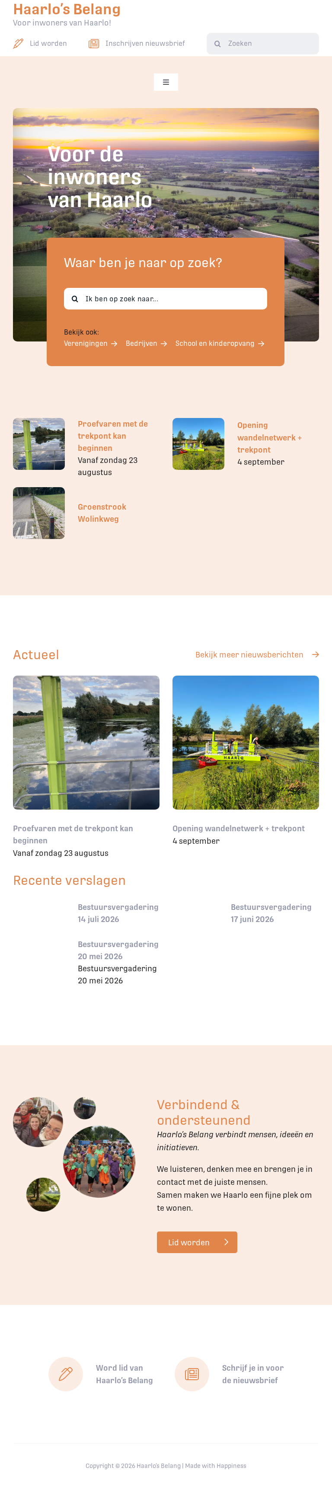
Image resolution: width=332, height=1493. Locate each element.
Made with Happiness (215, 1465)
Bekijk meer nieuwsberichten (249, 654)
